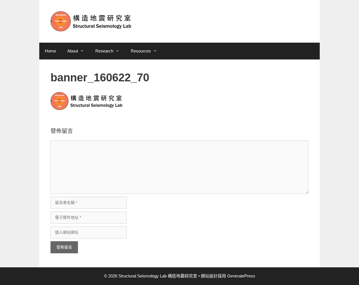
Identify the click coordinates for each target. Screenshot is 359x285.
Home (50, 51)
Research (104, 51)
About (72, 51)
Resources (141, 51)
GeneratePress (241, 275)
